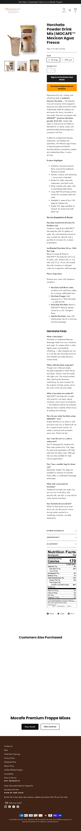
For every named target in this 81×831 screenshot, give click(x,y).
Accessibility (9, 774)
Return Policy (9, 766)
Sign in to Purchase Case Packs (62, 78)
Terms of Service (10, 778)
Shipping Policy (10, 762)
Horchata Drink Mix (11, 789)
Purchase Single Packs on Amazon (62, 87)
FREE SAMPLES (50, 727)
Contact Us (8, 746)
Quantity (52, 66)
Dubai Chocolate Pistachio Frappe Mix (18, 786)
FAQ (5, 750)
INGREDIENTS (53, 537)
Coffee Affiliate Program (13, 770)
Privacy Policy (9, 758)
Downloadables (55, 531)
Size (49, 56)
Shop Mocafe (30, 727)
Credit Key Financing (12, 754)
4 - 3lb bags (53, 60)
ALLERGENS (52, 544)
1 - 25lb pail (67, 60)
